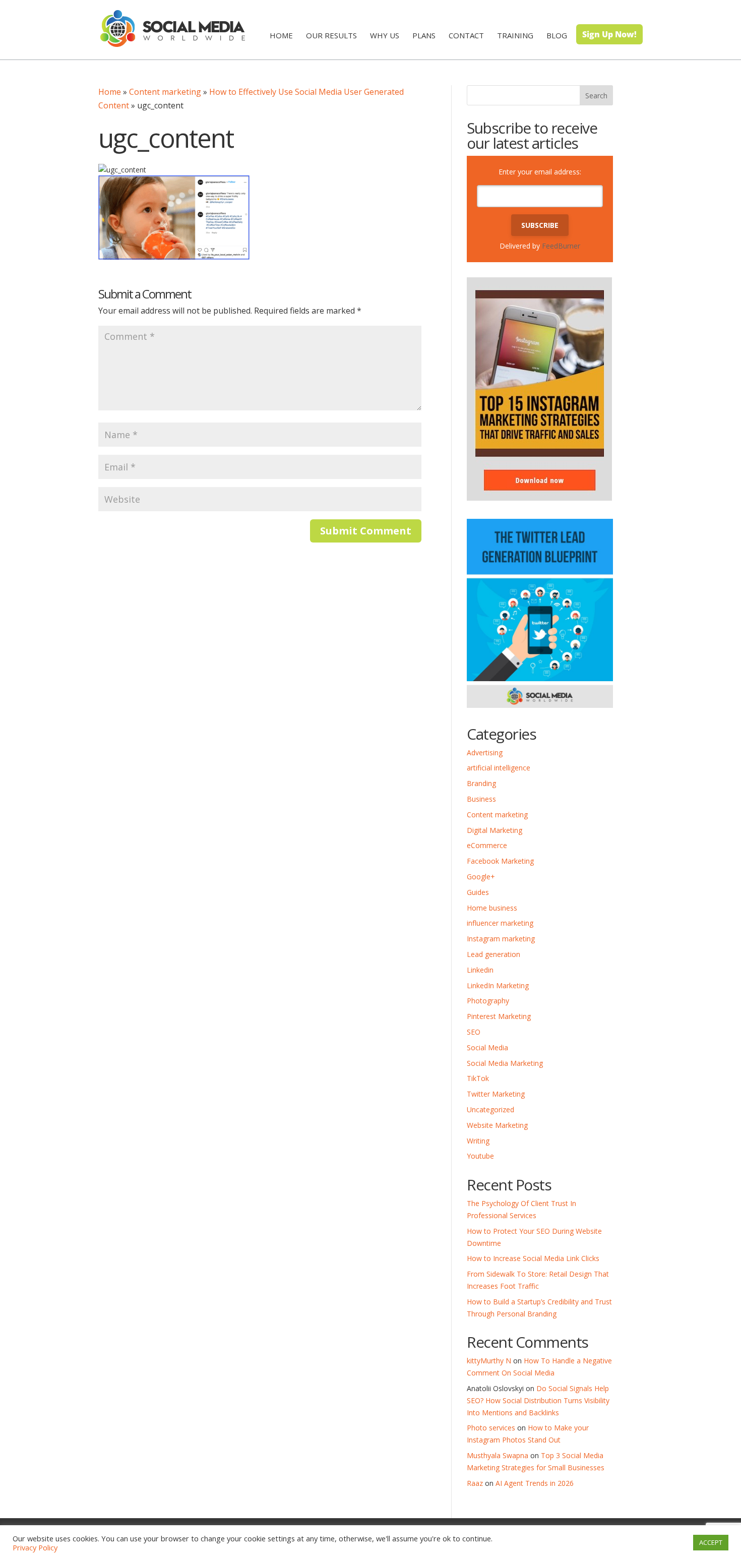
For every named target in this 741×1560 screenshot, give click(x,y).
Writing (478, 1141)
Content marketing (165, 91)
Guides (478, 892)
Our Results (331, 35)
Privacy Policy (35, 1547)
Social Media (487, 1047)
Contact (466, 35)
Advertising (485, 752)
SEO (473, 1032)
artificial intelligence (498, 767)
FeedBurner (561, 246)
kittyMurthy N (489, 1360)
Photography (488, 1000)
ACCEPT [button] (710, 1542)
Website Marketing (497, 1125)
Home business (492, 908)
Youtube (480, 1156)
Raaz (475, 1483)
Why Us (384, 35)
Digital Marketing (494, 830)
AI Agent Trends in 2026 (535, 1483)
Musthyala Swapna (497, 1455)
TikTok (478, 1078)
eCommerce (487, 845)
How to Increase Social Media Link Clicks (533, 1258)
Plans (424, 35)
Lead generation (493, 954)
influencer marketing (500, 923)
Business (481, 799)
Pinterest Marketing (499, 1016)
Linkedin (480, 970)
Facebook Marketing (500, 861)
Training (515, 35)
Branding (481, 783)
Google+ (481, 876)
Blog (556, 35)
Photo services (491, 1427)
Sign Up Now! (609, 34)
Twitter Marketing (496, 1094)
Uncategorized (490, 1109)
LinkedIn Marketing (498, 985)
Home (281, 35)
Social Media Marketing (505, 1063)
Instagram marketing (501, 938)
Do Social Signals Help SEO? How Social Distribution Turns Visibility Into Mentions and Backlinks (538, 1400)
